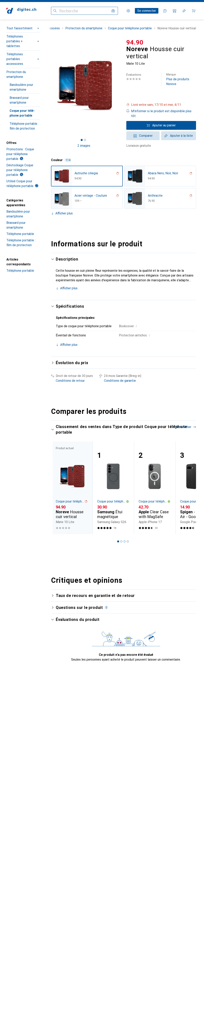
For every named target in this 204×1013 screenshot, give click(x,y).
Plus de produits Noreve (177, 79)
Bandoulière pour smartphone (21, 87)
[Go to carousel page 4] (128, 541)
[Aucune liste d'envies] (184, 11)
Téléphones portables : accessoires (14, 59)
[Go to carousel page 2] (121, 541)
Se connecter (146, 11)
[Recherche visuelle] (113, 11)
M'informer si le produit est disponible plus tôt (161, 113)
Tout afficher (182, 427)
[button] (161, 104)
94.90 (134, 42)
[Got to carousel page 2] (85, 140)
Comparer (146, 136)
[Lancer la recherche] (55, 11)
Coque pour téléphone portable (22, 113)
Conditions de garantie (120, 381)
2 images (83, 146)
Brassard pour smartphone (19, 100)
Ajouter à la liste (181, 136)
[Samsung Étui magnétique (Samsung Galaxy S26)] (113, 487)
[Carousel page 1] (118, 541)
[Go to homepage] (21, 11)
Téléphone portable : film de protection (24, 126)
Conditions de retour (70, 381)
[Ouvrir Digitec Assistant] (165, 11)
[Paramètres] (128, 11)
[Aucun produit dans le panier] (193, 11)
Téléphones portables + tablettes (14, 41)
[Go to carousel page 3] (125, 541)
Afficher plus (64, 213)
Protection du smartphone (16, 74)
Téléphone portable (20, 234)
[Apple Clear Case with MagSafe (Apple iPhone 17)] (154, 487)
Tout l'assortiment (19, 28)
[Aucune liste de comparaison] (174, 11)
